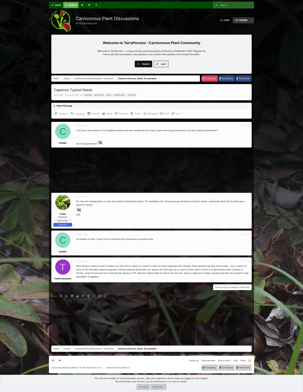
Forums (243, 20)
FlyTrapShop (210, 78)
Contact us (194, 360)
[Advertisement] (146, 170)
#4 (248, 261)
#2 (248, 196)
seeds (108, 95)
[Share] (244, 126)
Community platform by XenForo (76, 368)
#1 (248, 125)
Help (236, 360)
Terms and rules (208, 360)
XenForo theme (113, 368)
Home (226, 20)
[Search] (96, 5)
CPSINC (59, 95)
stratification (119, 95)
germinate (99, 95)
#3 (248, 234)
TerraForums (244, 78)
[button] (89, 5)
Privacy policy (224, 360)
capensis (88, 95)
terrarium (132, 95)
